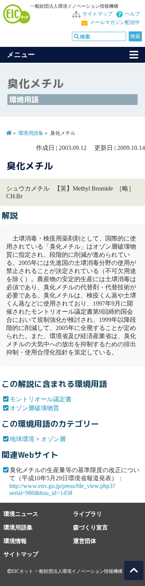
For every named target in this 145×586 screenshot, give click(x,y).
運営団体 (84, 541)
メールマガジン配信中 (115, 22)
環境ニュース (20, 513)
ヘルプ (132, 14)
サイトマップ (97, 14)
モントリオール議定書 (41, 399)
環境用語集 (30, 133)
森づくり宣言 (90, 527)
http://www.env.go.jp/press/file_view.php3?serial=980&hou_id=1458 (62, 489)
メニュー (21, 54)
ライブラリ (87, 513)
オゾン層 (53, 439)
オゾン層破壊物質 (34, 408)
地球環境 (22, 439)
